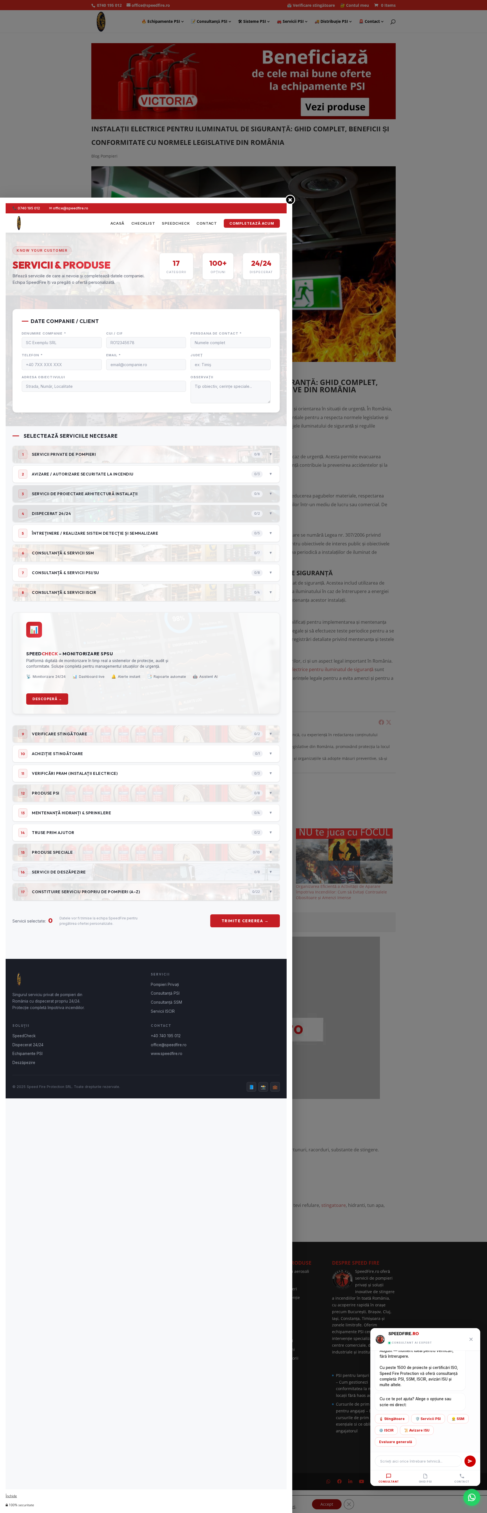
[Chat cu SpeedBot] (471, 1496)
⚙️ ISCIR (386, 1430)
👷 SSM (457, 1419)
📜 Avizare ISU (417, 1430)
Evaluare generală (395, 1442)
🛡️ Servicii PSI (428, 1419)
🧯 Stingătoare (392, 1419)
